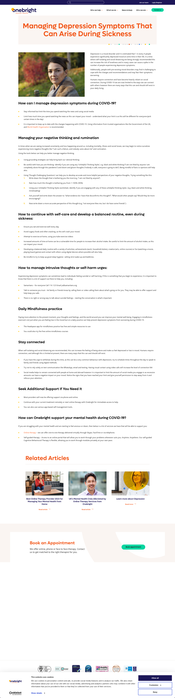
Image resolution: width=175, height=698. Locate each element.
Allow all (155, 678)
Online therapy (30, 432)
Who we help (95, 10)
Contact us (157, 10)
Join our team (143, 3)
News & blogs (127, 10)
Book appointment (133, 547)
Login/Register (157, 3)
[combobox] (86, 2)
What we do (111, 10)
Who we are (141, 10)
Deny (155, 692)
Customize (153, 685)
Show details (36, 693)
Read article (43, 509)
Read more (129, 504)
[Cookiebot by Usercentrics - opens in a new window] (15, 693)
